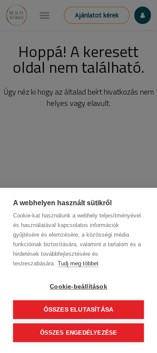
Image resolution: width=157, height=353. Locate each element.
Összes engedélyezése (78, 332)
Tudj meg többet (78, 263)
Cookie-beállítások (78, 286)
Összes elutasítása (79, 309)
